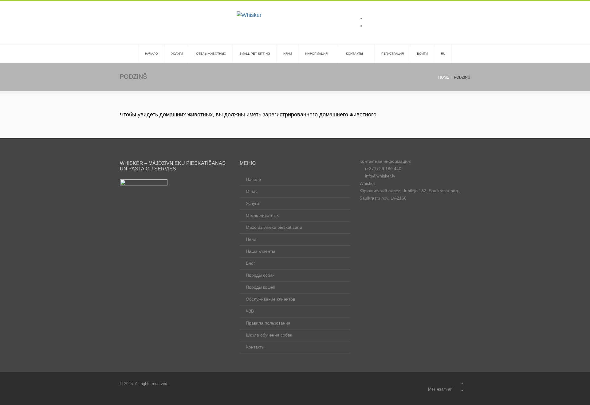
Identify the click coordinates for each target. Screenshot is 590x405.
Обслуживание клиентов (270, 299)
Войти (422, 53)
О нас (252, 191)
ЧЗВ (250, 311)
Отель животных (211, 53)
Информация (316, 53)
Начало (253, 179)
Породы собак (260, 275)
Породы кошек (260, 287)
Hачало (151, 53)
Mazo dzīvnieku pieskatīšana (274, 227)
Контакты (354, 53)
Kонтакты (255, 347)
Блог (250, 263)
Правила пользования (268, 323)
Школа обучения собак (269, 335)
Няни (287, 53)
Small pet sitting (254, 53)
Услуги (177, 53)
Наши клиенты (260, 251)
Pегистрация (392, 53)
